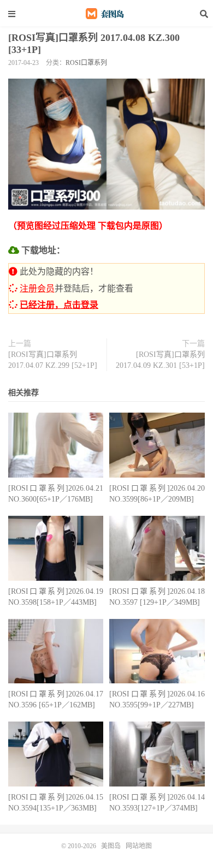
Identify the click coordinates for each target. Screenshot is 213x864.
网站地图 (139, 846)
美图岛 (106, 13)
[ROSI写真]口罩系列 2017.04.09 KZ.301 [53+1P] (160, 360)
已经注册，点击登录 (59, 304)
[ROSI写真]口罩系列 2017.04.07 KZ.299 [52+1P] (52, 360)
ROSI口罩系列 (86, 63)
